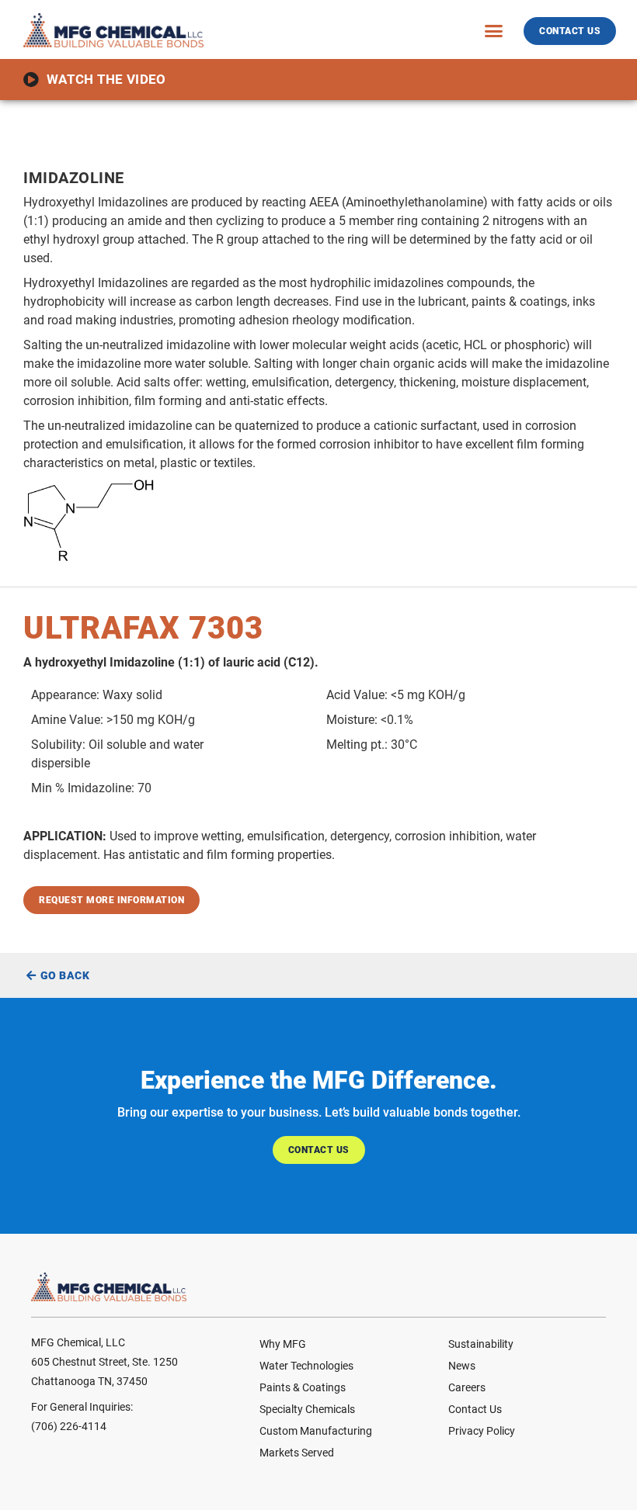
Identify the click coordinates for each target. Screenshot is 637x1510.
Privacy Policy (481, 1431)
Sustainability (480, 1344)
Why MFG (282, 1344)
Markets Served (296, 1452)
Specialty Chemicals (307, 1409)
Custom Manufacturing (315, 1431)
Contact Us (475, 1409)
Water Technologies (306, 1365)
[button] (494, 30)
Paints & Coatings (302, 1387)
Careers (467, 1387)
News (461, 1365)
